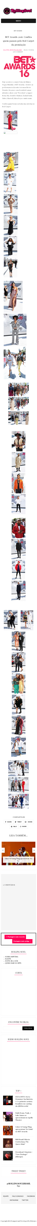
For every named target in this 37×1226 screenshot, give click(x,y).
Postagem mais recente (16, 937)
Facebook (31, 1196)
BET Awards (18, 31)
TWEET (19, 822)
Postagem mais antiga (21, 941)
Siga (18, 1186)
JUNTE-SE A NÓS (11, 961)
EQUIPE (8, 959)
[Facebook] (22, 4)
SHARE (9, 822)
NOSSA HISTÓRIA (11, 957)
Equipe (6, 1196)
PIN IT (15, 826)
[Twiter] (18, 4)
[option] (18, 854)
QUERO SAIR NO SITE (13, 963)
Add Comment (18, 52)
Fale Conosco (17, 1196)
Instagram (14, 1200)
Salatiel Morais (9, 50)
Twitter (25, 1200)
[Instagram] (14, 4)
